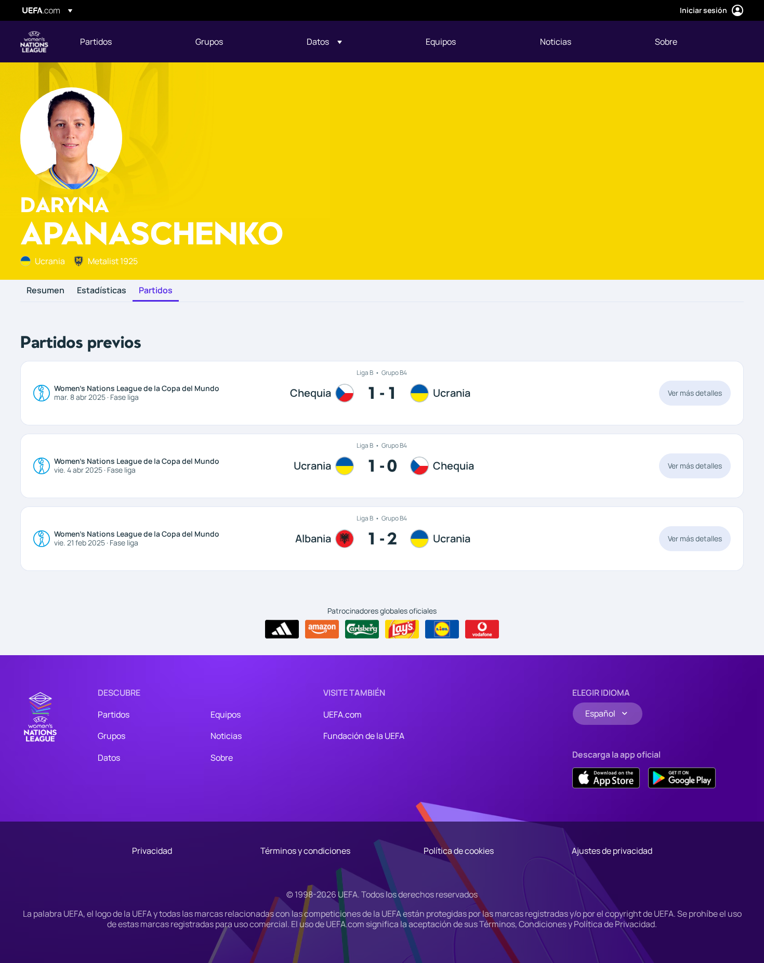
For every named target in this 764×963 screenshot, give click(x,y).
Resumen (45, 290)
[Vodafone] (482, 629)
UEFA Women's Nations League (34, 42)
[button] (324, 41)
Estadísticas (101, 290)
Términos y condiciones (305, 850)
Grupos (111, 735)
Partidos (156, 290)
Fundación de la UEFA (363, 735)
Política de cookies (459, 850)
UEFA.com (342, 714)
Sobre (221, 757)
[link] (95, 41)
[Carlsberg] (362, 629)
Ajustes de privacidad (612, 850)
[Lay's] (402, 629)
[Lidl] (442, 629)
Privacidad (152, 850)
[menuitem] (124, 41)
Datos (109, 757)
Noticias (226, 735)
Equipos (225, 714)
